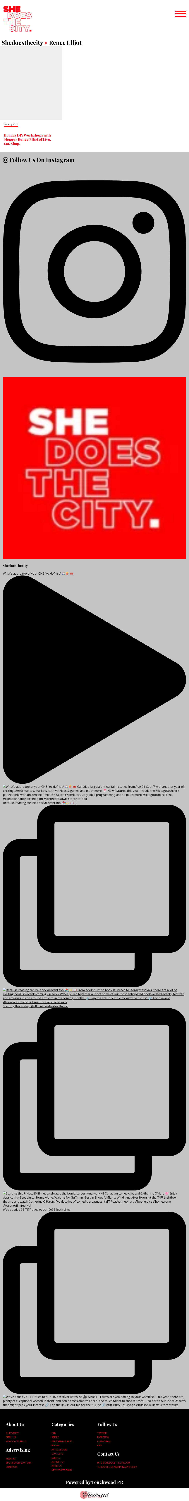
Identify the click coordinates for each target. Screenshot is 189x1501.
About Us (57, 1462)
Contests (12, 1466)
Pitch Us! (11, 1437)
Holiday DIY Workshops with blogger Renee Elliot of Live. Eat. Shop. (27, 139)
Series (55, 1437)
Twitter (102, 1433)
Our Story (12, 1433)
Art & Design (59, 1449)
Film (53, 1433)
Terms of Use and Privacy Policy (117, 1466)
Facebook (103, 1437)
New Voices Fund (16, 1441)
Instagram (104, 1441)
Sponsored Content (18, 1462)
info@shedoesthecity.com (113, 1462)
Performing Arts (62, 1441)
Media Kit (11, 1458)
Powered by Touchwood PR (94, 1482)
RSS (99, 1445)
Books (55, 1445)
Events (55, 1457)
